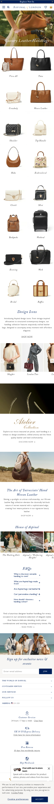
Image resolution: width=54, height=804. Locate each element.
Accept (40, 799)
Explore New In (27, 2)
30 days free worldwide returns (27, 751)
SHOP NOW (27, 337)
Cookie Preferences (18, 799)
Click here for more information (27, 735)
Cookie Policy (17, 793)
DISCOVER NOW (26, 442)
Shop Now (26, 516)
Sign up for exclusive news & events (27, 662)
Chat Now (38, 721)
